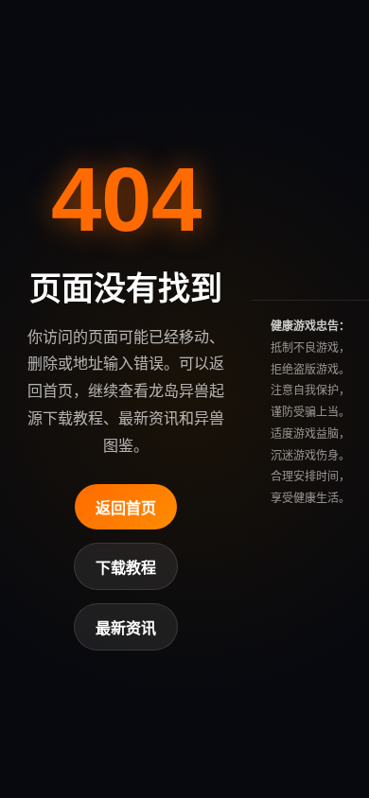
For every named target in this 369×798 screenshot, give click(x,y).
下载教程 (126, 568)
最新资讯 (126, 628)
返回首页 (126, 508)
